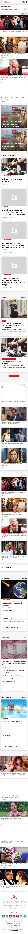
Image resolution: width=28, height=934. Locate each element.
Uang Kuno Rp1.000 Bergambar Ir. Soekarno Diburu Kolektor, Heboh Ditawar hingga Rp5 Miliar (14, 663)
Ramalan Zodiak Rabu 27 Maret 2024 (12, 721)
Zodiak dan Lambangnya (9, 741)
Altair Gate (7, 927)
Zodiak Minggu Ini (7, 729)
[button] (24, 9)
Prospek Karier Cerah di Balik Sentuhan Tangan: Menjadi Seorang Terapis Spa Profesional (14, 212)
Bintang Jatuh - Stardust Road (10, 627)
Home (7, 921)
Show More (23, 155)
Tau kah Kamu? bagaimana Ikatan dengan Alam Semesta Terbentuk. (13, 623)
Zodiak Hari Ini (6, 735)
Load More (14, 376)
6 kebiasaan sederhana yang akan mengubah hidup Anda (14, 671)
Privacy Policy (17, 923)
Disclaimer (9, 923)
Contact (13, 921)
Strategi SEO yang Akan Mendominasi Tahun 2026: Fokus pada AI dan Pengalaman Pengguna (13, 281)
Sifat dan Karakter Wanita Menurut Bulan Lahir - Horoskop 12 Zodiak (12, 124)
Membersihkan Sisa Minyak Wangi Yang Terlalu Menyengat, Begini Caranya (13, 677)
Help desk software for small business (12, 180)
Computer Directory (19, 929)
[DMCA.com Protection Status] (14, 931)
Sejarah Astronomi (7, 610)
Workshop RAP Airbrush (9, 681)
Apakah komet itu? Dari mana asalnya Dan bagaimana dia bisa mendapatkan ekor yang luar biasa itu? (14, 603)
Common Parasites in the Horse (10, 9)
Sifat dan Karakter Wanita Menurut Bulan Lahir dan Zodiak (12, 146)
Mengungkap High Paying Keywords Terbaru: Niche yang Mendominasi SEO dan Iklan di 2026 (13, 246)
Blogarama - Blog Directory (17, 927)
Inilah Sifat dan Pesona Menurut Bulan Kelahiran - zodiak (13, 617)
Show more (23, 297)
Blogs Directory (11, 929)
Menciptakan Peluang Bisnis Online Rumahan (14, 687)
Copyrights (19, 921)
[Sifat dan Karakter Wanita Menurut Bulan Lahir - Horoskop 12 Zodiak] (14, 116)
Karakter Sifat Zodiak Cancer (10, 746)
